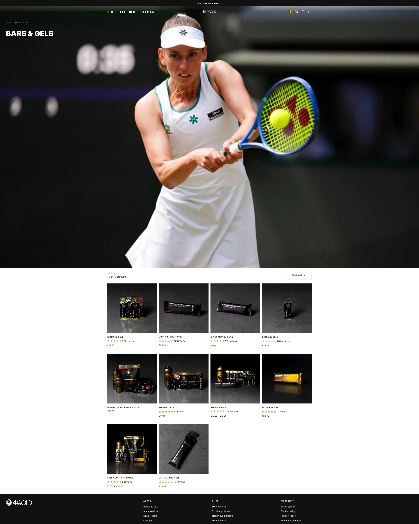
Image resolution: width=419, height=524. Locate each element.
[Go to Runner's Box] (184, 378)
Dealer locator (150, 515)
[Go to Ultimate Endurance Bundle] (132, 378)
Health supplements (222, 515)
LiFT (122, 12)
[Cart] (310, 11)
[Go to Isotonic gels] (132, 308)
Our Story (148, 12)
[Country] (290, 12)
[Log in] (303, 11)
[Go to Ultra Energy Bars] (235, 308)
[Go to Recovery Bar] (287, 378)
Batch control (288, 506)
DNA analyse (219, 506)
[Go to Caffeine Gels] (287, 308)
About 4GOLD (150, 506)
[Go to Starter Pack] (235, 378)
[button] (297, 11)
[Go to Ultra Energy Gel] (184, 449)
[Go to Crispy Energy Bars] (184, 308)
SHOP (110, 12)
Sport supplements (222, 511)
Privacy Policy (288, 515)
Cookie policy (288, 511)
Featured (297, 275)
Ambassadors (150, 511)
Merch (133, 12)
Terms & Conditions (291, 520)
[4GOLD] (19, 502)
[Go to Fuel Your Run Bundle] (132, 449)
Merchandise (219, 520)
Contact (147, 520)
